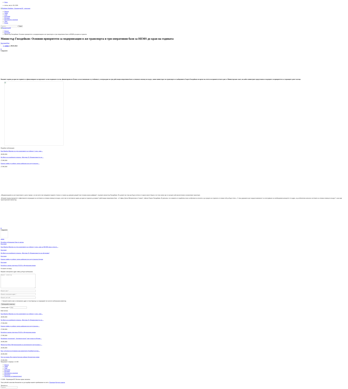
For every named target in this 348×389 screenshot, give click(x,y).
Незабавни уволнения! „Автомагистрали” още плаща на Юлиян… (21, 338)
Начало (6, 11)
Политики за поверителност (13, 376)
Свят (5, 15)
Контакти (7, 374)
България (7, 16)
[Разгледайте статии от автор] (4, 237)
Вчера (6, 23)
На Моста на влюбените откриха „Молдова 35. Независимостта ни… (22, 157)
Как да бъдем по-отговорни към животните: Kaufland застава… (20, 351)
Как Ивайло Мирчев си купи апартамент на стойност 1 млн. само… (22, 151)
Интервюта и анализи (11, 19)
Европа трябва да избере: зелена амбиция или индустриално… (20, 163)
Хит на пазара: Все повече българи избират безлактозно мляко (20, 357)
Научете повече (60, 382)
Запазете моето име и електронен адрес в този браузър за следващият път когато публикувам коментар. (34, 301)
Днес (5, 21)
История (7, 18)
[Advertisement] (55, 64)
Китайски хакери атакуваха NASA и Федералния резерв (18, 332)
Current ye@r (5, 307)
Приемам (52, 382)
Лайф (6, 13)
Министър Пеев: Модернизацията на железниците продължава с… (21, 344)
